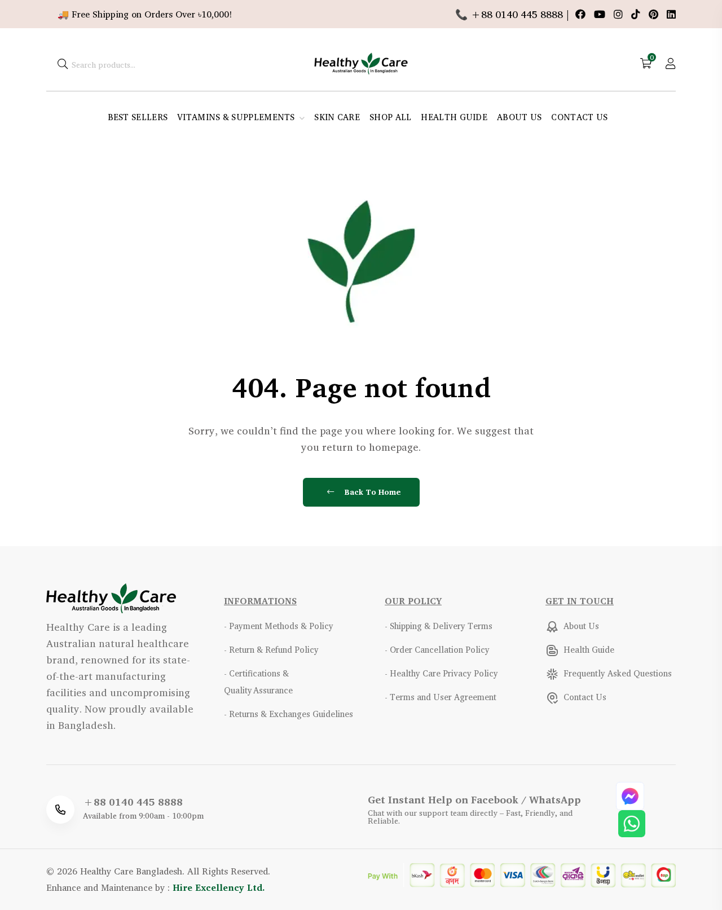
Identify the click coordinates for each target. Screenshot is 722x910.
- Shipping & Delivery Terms (438, 626)
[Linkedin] (671, 14)
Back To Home (371, 491)
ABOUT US (519, 117)
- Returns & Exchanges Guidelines (288, 714)
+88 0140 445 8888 (133, 802)
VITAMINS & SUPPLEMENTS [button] (237, 117)
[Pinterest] (655, 14)
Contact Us (583, 697)
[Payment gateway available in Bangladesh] (522, 873)
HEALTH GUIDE (454, 117)
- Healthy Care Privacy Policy (441, 673)
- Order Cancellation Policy (437, 650)
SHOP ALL (390, 117)
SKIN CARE (337, 117)
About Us (580, 626)
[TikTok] (637, 14)
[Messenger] (630, 794)
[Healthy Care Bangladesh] (361, 62)
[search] (63, 63)
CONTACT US (579, 117)
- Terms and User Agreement (440, 697)
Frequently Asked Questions (616, 673)
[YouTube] (601, 14)
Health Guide (587, 650)
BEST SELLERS (138, 117)
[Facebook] (581, 14)
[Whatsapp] (631, 822)
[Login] (671, 63)
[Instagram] (620, 14)
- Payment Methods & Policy (278, 626)
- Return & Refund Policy (271, 650)
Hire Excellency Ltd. (219, 887)
